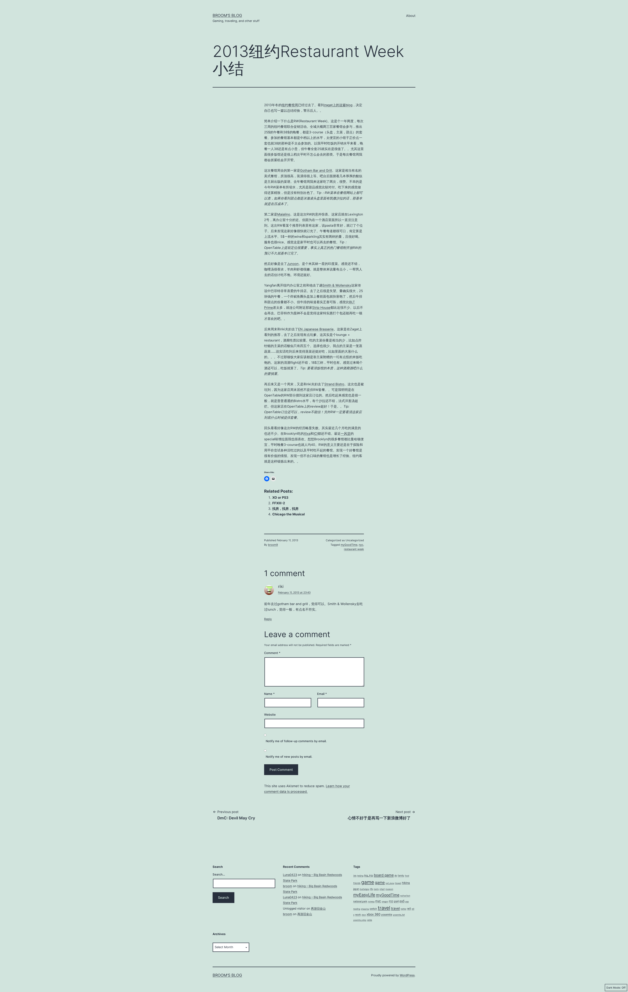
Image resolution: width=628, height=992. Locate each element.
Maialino (283, 214)
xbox (364, 915)
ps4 (396, 901)
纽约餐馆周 (290, 105)
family (401, 875)
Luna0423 (290, 874)
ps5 (402, 901)
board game (384, 875)
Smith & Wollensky (337, 285)
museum (389, 889)
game (367, 882)
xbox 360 (373, 914)
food (407, 876)
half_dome (390, 883)
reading (356, 909)
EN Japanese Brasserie (316, 329)
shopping (365, 909)
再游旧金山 (318, 908)
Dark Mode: (613, 987)
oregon (385, 901)
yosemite (386, 914)
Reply (268, 619)
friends (356, 883)
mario (376, 889)
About (410, 16)
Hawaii (398, 883)
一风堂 (345, 434)
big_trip (368, 875)
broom (287, 886)
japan (356, 888)
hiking (406, 883)
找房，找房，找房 (285, 509)
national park (360, 901)
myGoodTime (349, 544)
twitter (403, 909)
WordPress (407, 975)
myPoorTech (405, 896)
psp (407, 901)
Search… (219, 874)
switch (373, 908)
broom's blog (227, 15)
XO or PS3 (280, 498)
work (358, 914)
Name (269, 694)
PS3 (391, 901)
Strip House (321, 308)
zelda (369, 920)
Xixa (307, 434)
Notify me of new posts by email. (289, 756)
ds (395, 875)
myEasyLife (364, 894)
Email (322, 694)
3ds (355, 876)
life (371, 889)
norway (371, 901)
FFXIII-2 (278, 503)
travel (384, 908)
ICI (316, 434)
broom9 (273, 544)
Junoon (293, 264)
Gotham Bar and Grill (316, 170)
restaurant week (354, 549)
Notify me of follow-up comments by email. (296, 741)
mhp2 (382, 889)
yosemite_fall (399, 915)
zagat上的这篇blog (338, 105)
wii (409, 908)
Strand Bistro (334, 384)
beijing (360, 876)
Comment (272, 653)
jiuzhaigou (364, 889)
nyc (361, 544)
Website (270, 714)
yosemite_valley (359, 920)
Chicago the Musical (288, 514)
